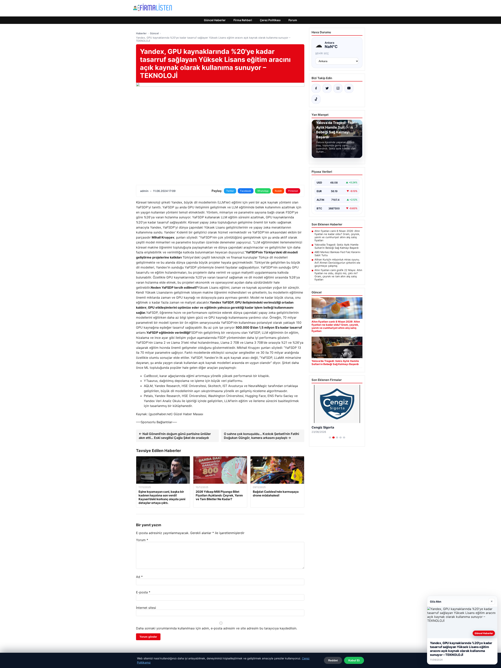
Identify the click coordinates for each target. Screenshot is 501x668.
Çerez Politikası (270, 20)
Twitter (230, 190)
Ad (139, 577)
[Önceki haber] (347, 126)
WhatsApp (263, 190)
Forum (292, 20)
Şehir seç (322, 53)
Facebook (245, 190)
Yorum (142, 540)
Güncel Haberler (215, 20)
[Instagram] (337, 88)
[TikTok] (316, 99)
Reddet (333, 660)
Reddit (278, 190)
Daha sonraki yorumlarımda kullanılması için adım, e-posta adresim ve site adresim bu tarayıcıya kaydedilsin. (216, 628)
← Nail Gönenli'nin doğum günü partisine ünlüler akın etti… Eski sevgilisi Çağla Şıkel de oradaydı (175, 436)
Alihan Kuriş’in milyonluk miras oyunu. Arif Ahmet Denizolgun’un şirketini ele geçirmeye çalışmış (337, 262)
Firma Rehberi (242, 20)
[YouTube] (348, 88)
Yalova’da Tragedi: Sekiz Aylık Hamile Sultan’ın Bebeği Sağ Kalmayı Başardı (336, 246)
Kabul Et (354, 660)
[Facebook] (316, 88)
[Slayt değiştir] (330, 437)
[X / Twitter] (327, 88)
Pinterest (293, 190)
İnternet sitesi (146, 608)
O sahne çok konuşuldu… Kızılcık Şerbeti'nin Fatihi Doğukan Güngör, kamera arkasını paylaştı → (261, 436)
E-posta (143, 592)
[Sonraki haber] (356, 126)
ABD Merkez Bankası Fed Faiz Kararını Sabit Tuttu (337, 253)
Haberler (141, 33)
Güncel (154, 33)
